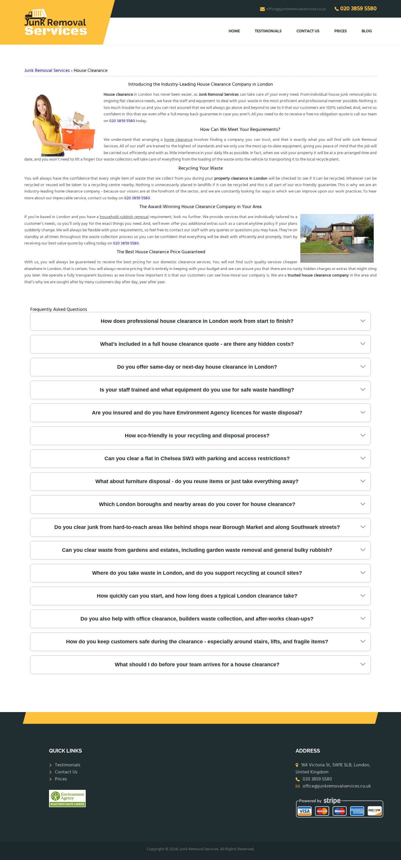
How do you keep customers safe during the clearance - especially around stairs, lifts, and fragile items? (197, 642)
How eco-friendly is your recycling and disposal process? (197, 436)
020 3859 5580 (358, 9)
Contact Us (307, 31)
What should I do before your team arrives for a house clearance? (197, 664)
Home (234, 31)
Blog (367, 31)
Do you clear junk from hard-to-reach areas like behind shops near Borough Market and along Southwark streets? (197, 527)
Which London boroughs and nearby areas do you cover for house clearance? (197, 504)
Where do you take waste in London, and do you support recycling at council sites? (197, 573)
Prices (340, 31)
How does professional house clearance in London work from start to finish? (197, 321)
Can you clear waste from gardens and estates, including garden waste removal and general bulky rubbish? (197, 550)
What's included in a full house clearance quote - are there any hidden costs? (197, 344)
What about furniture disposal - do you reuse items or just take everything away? (197, 481)
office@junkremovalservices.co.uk (296, 9)
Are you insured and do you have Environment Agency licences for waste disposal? (197, 413)
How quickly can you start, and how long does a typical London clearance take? (197, 596)
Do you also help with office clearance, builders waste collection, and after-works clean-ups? (197, 619)
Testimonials (268, 31)
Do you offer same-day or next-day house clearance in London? (197, 367)
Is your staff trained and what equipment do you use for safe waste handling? (197, 390)
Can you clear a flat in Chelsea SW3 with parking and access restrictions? (197, 458)
